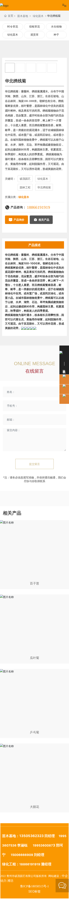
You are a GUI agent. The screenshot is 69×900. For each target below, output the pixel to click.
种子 (56, 34)
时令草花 (12, 26)
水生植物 (56, 26)
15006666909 (22, 855)
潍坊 (10, 880)
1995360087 (43, 845)
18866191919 (38, 207)
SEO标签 (34, 891)
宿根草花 (34, 26)
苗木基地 (22, 16)
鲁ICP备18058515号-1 (34, 886)
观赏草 (34, 34)
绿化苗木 (38, 16)
